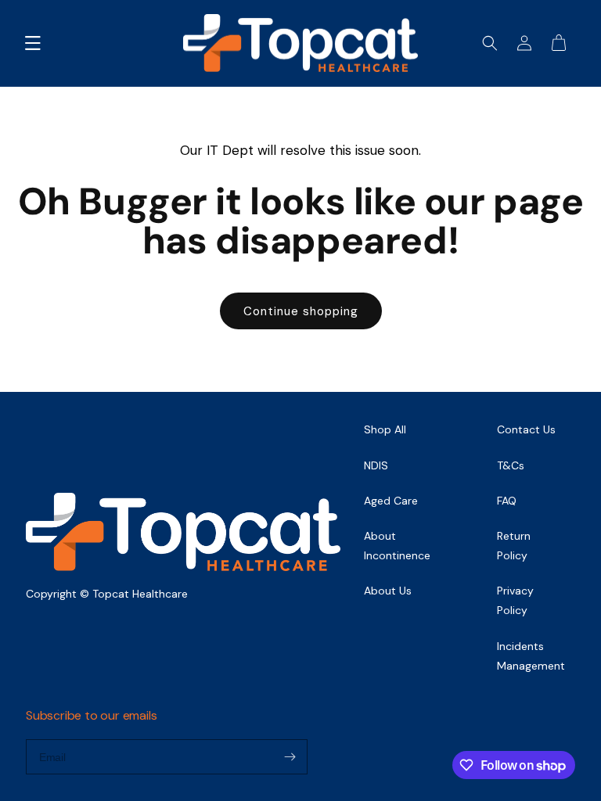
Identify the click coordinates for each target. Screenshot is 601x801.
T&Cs (510, 465)
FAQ (506, 501)
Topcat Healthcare (140, 594)
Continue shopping (300, 311)
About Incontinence (397, 545)
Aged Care (391, 501)
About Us (388, 591)
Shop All (385, 429)
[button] (33, 43)
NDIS (376, 465)
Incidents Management (531, 656)
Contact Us (526, 429)
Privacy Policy (515, 600)
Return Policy (514, 545)
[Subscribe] (289, 756)
